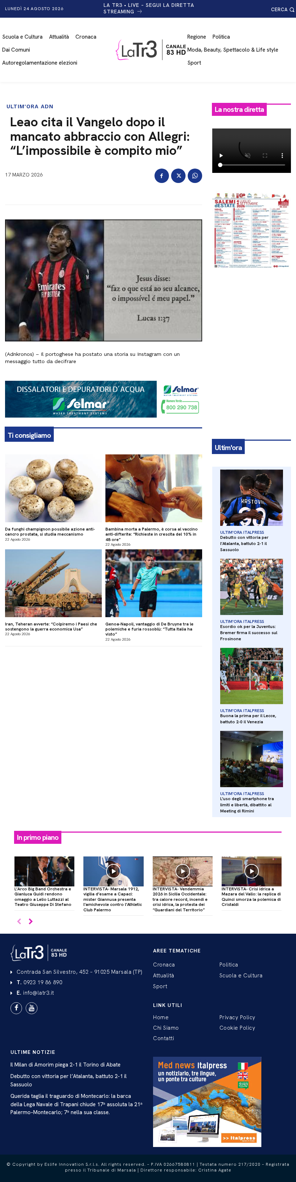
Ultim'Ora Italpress (242, 532)
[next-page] (30, 921)
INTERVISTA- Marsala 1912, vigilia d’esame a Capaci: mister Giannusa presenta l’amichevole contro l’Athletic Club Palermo (112, 899)
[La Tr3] (151, 49)
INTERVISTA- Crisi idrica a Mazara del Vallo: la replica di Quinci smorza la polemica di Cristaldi (251, 896)
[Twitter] (178, 176)
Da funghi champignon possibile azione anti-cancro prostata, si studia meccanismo (50, 531)
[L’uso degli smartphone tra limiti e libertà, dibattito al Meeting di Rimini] (251, 759)
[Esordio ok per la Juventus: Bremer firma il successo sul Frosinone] (251, 587)
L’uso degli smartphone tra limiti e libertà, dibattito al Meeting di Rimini (247, 805)
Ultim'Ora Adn (29, 106)
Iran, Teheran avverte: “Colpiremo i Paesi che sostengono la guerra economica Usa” (51, 626)
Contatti (163, 1038)
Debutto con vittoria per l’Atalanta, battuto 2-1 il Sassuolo (244, 544)
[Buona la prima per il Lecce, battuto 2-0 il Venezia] (251, 676)
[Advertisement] (251, 315)
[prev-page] (18, 921)
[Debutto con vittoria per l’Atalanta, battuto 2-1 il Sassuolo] (251, 498)
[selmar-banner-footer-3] (103, 423)
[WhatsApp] (195, 176)
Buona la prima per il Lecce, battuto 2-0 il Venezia (248, 719)
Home (161, 1017)
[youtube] (31, 1008)
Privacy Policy (237, 1017)
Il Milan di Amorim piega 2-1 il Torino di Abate (65, 1064)
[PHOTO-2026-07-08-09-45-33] (251, 274)
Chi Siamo (166, 1027)
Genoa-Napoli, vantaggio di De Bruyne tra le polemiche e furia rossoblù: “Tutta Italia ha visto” (149, 629)
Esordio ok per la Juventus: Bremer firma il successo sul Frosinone (248, 633)
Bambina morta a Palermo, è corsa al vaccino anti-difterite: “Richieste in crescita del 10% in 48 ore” (151, 534)
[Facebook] (161, 176)
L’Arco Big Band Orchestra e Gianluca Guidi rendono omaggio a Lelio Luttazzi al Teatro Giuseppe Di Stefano (42, 896)
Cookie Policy (237, 1027)
